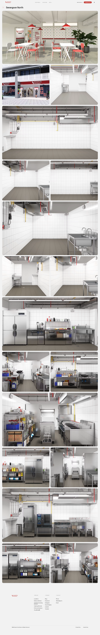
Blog (50, 2)
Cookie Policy (85, 627)
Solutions (37, 2)
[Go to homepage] (8, 2)
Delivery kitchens (37, 600)
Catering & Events (38, 606)
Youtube (47, 608)
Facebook (47, 600)
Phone (57, 598)
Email (57, 602)
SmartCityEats (48, 604)
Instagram (47, 602)
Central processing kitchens (38, 603)
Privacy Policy (78, 627)
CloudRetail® (37, 610)
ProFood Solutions (38, 608)
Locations (45, 2)
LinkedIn (47, 606)
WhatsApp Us (79, 2)
